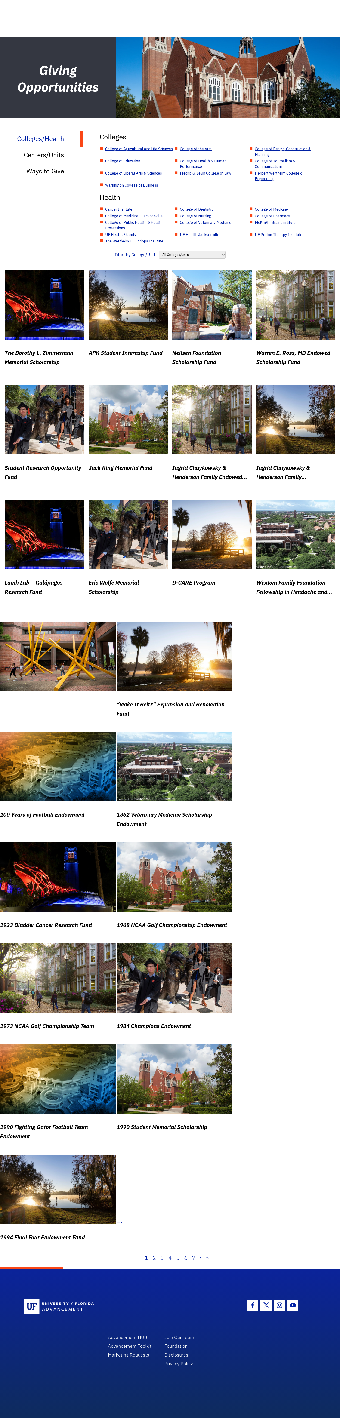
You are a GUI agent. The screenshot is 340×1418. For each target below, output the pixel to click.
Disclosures (176, 1355)
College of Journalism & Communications (275, 164)
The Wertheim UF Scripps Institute (134, 241)
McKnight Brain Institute (275, 222)
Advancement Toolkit (129, 1346)
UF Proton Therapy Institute (278, 234)
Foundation (176, 1346)
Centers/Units (44, 154)
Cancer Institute (118, 209)
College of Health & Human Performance (203, 164)
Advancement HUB (127, 1337)
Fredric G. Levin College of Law (205, 173)
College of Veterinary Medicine (205, 222)
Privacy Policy (178, 1363)
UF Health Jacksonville (199, 234)
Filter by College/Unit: (136, 254)
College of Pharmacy (272, 216)
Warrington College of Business (131, 185)
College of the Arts (196, 149)
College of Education (122, 161)
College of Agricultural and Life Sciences (139, 149)
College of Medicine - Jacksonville (134, 216)
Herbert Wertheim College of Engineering (279, 176)
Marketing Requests (128, 1355)
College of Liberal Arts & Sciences (133, 173)
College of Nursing (195, 216)
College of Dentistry (196, 209)
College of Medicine (271, 209)
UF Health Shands (120, 234)
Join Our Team (179, 1337)
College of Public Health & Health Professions (133, 225)
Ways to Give (45, 171)
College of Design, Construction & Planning (283, 152)
